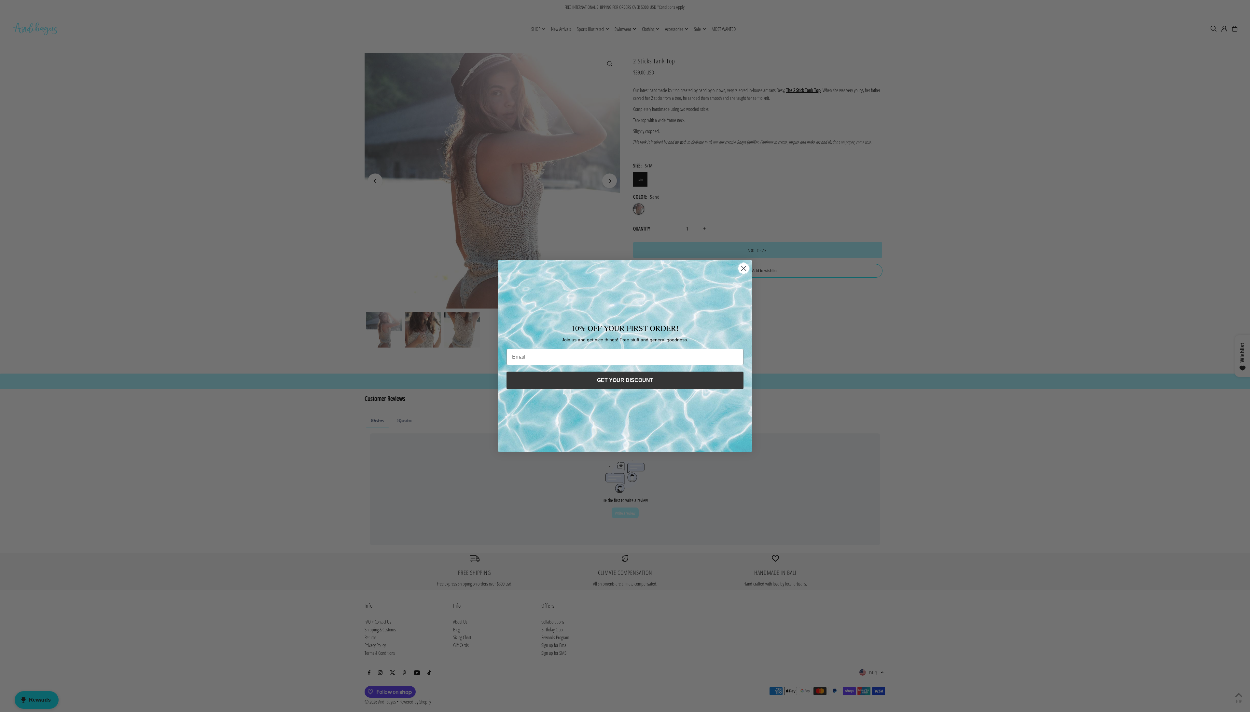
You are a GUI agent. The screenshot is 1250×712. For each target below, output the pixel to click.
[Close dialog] (743, 268)
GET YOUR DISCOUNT (625, 380)
